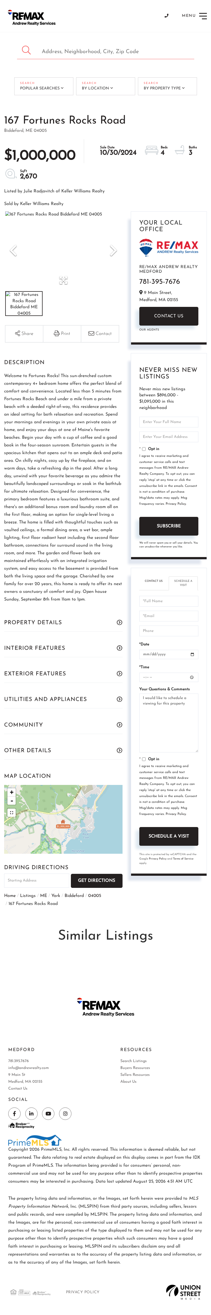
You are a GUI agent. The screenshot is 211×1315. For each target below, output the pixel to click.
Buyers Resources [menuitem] (135, 1068)
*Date (144, 644)
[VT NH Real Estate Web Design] (183, 1292)
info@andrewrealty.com (28, 1068)
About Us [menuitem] (128, 1082)
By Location (95, 88)
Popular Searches (40, 88)
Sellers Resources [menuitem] (135, 1075)
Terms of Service (183, 858)
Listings (28, 896)
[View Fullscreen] (11, 813)
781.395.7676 (18, 1061)
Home (10, 896)
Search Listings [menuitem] (133, 1061)
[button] (27, 50)
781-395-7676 (159, 282)
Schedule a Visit (183, 583)
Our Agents (149, 329)
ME (43, 896)
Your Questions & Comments (164, 689)
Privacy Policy (176, 504)
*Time (144, 667)
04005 (94, 896)
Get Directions (96, 881)
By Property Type (162, 88)
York (55, 896)
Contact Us (169, 316)
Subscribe (169, 526)
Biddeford (74, 896)
